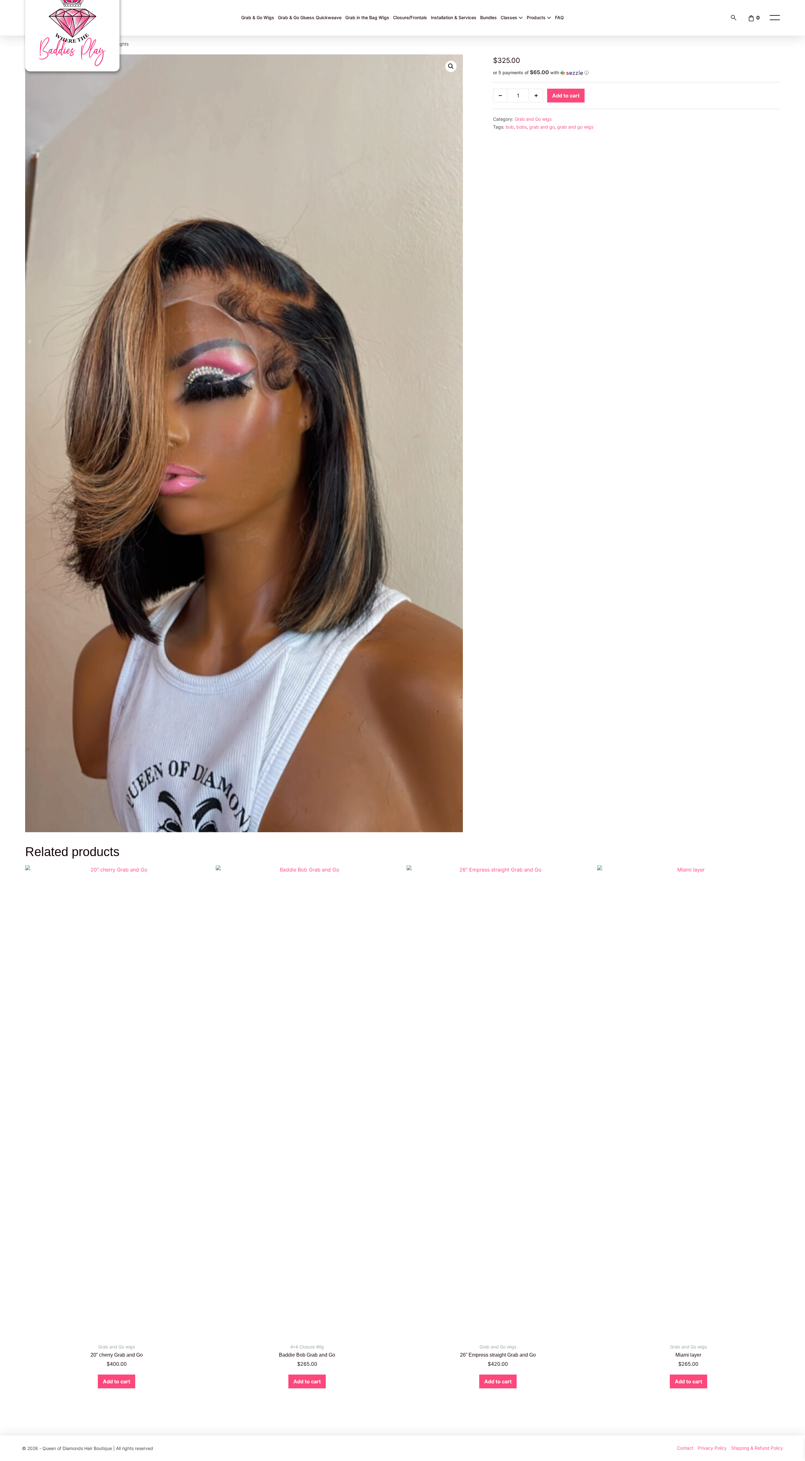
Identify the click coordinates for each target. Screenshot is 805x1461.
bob (510, 127)
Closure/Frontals (410, 17)
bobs (521, 127)
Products (537, 17)
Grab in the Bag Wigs (367, 17)
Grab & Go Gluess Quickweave (309, 17)
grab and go (542, 127)
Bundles (488, 17)
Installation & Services (453, 17)
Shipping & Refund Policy (757, 1448)
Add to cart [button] (116, 1381)
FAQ (559, 17)
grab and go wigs (575, 127)
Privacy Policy (712, 1448)
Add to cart (566, 95)
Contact (685, 1448)
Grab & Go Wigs (257, 17)
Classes (510, 17)
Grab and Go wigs (533, 119)
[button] (451, 66)
